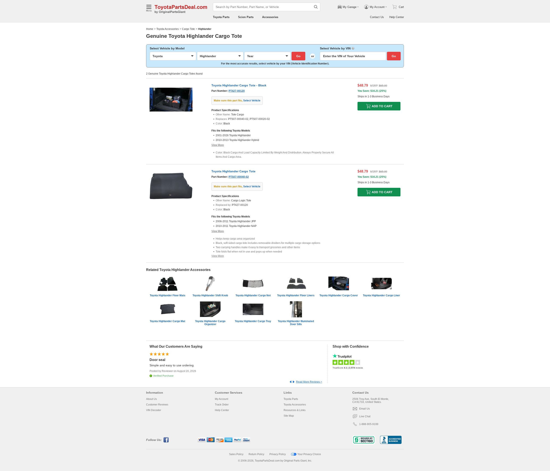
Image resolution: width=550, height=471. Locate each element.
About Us (151, 399)
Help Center (396, 17)
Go (298, 56)
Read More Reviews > (309, 381)
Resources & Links (295, 410)
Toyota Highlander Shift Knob (210, 295)
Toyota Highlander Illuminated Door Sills (296, 323)
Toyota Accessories (167, 29)
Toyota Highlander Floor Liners (296, 295)
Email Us (364, 408)
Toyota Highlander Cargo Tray (253, 321)
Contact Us (377, 17)
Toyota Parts (221, 17)
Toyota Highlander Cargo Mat (167, 321)
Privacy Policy (277, 454)
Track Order (222, 404)
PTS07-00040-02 (239, 176)
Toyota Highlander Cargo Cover (338, 295)
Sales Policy (236, 454)
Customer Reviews (157, 404)
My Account (221, 399)
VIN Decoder (153, 410)
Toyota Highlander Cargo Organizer (210, 323)
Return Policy (256, 454)
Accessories (270, 17)
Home (149, 29)
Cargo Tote (188, 29)
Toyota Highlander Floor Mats (167, 295)
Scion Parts (246, 17)
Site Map (289, 415)
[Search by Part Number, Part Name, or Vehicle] (315, 6)
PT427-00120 (237, 90)
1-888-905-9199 (368, 424)
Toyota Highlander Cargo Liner (381, 295)
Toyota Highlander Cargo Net (253, 295)
